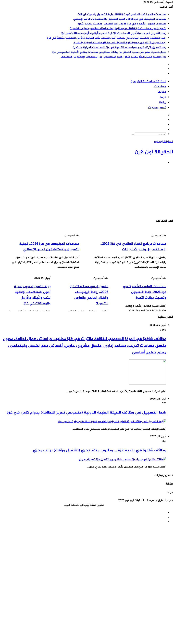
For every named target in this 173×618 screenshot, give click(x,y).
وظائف (161, 91)
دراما (163, 97)
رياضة (162, 102)
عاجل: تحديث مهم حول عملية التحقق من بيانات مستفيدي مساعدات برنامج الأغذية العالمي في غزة (108, 52)
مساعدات (160, 86)
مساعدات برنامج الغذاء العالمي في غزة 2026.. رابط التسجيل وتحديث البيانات (122, 14)
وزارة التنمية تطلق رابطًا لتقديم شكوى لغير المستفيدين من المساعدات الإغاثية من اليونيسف (113, 57)
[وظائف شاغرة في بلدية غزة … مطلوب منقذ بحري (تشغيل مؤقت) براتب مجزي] (122, 459)
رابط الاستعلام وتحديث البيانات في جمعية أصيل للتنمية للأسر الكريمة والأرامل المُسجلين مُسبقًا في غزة (106, 38)
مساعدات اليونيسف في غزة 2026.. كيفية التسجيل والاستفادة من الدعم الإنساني (119, 19)
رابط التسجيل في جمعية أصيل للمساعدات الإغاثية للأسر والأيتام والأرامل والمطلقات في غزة (113, 33)
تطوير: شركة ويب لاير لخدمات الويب (84, 505)
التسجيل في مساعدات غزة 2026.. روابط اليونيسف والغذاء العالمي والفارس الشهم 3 (118, 28)
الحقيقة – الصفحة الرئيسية (148, 81)
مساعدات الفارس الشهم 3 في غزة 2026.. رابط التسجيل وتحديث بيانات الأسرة (122, 24)
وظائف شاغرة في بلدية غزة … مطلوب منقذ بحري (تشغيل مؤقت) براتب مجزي (99, 450)
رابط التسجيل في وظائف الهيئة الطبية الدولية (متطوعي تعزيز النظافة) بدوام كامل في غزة (86, 412)
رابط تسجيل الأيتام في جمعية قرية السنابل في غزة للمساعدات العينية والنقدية (119, 42)
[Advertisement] (86, 191)
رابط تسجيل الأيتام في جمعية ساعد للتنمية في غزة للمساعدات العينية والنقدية (119, 47)
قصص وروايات (157, 107)
